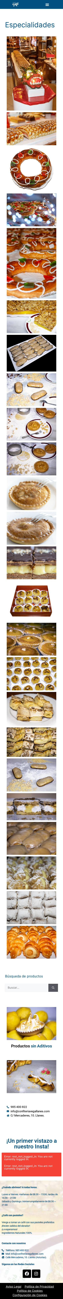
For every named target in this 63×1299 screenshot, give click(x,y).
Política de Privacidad (39, 1286)
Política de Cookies (30, 1290)
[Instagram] (36, 1274)
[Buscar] (53, 988)
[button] (47, 4)
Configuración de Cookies (30, 1295)
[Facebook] (27, 1274)
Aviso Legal (13, 1286)
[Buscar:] (26, 988)
